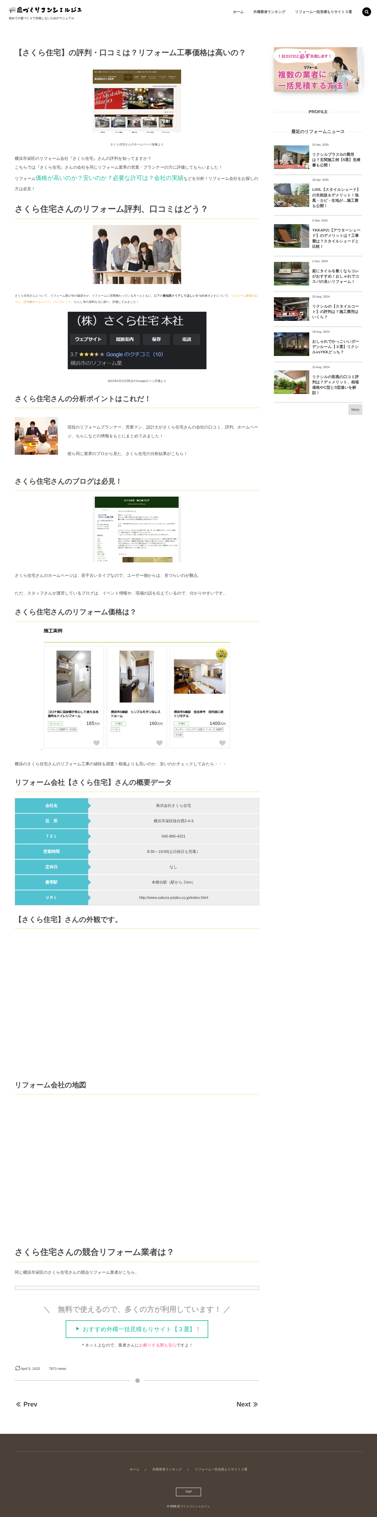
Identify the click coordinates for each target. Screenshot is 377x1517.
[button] (366, 11)
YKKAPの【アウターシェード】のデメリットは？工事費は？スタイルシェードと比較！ (336, 238)
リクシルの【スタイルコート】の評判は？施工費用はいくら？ (335, 311)
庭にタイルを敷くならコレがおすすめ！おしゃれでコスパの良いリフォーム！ (335, 276)
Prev (30, 1404)
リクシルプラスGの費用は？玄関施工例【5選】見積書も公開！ (336, 159)
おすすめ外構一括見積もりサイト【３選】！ (141, 1329)
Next (243, 1404)
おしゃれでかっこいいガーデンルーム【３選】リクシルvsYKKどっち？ (335, 346)
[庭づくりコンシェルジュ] (46, 9)
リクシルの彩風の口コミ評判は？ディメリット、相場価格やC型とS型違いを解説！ (335, 385)
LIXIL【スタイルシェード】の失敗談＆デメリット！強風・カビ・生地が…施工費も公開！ (336, 197)
